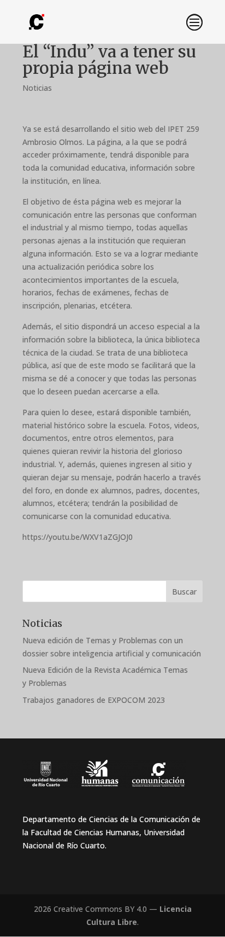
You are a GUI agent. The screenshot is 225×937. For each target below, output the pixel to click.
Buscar (184, 591)
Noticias (37, 88)
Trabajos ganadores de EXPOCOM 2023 (93, 700)
